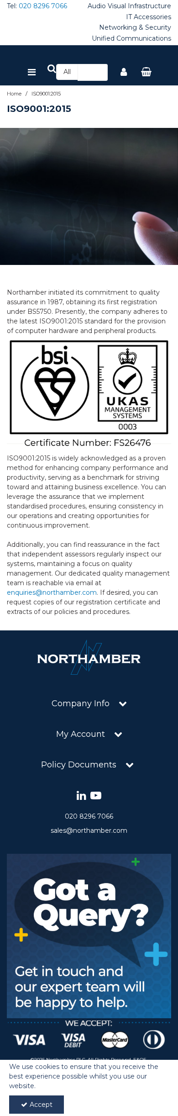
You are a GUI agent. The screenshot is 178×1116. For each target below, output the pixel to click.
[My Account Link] (124, 73)
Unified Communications (131, 38)
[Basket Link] (146, 73)
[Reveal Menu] (32, 73)
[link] (81, 796)
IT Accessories (148, 17)
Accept (41, 1104)
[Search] (98, 72)
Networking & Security (135, 28)
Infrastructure (149, 6)
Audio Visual (107, 6)
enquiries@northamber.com (52, 592)
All (67, 72)
